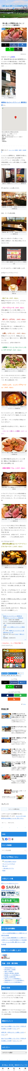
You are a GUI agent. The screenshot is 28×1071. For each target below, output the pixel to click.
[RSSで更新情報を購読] (14, 699)
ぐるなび (16, 634)
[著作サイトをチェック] (7, 695)
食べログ (5, 866)
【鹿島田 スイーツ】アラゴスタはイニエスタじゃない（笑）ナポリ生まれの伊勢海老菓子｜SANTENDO (14, 1012)
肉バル (19, 675)
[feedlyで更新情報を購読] (20, 695)
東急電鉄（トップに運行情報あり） (12, 975)
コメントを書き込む (14, 809)
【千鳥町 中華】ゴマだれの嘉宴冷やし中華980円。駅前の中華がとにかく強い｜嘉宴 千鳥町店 (14, 1004)
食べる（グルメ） (13, 673)
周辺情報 (5, 673)
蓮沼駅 (20, 150)
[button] (18, 49)
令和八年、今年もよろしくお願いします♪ (12, 1032)
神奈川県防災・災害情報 (9, 969)
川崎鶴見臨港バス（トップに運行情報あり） (14, 980)
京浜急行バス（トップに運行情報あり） (13, 982)
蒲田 (9, 675)
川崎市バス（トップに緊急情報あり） (13, 978)
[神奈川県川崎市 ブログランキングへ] (5, 957)
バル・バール (11, 150)
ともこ (15, 1028)
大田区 (13, 675)
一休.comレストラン (8, 868)
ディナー (21, 673)
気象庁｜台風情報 (8, 971)
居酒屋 (4, 675)
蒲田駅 (16, 150)
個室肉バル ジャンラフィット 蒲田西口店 (12, 616)
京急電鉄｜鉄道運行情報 (9, 976)
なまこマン (16, 1040)
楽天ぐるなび (12, 861)
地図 (5, 625)
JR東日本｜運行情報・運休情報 (11, 973)
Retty (3, 870)
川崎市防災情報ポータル (9, 967)
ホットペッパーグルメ (9, 863)
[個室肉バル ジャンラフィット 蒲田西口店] (13, 617)
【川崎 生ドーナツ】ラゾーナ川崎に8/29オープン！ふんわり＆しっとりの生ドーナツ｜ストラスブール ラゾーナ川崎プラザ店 (14, 995)
